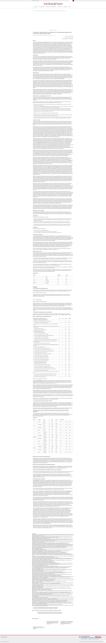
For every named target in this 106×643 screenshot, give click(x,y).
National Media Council (44, 106)
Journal (36, 6)
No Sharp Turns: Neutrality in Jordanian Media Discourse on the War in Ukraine (39, 628)
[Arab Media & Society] (53, 4)
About (69, 6)
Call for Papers (41, 6)
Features (47, 6)
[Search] (73, 0)
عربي (33, 7)
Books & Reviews (53, 6)
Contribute (60, 6)
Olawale (54, 168)
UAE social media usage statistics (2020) (37, 604)
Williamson (37, 152)
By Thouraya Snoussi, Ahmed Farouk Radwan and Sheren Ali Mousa (42, 35)
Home (33, 7)
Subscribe (65, 6)
